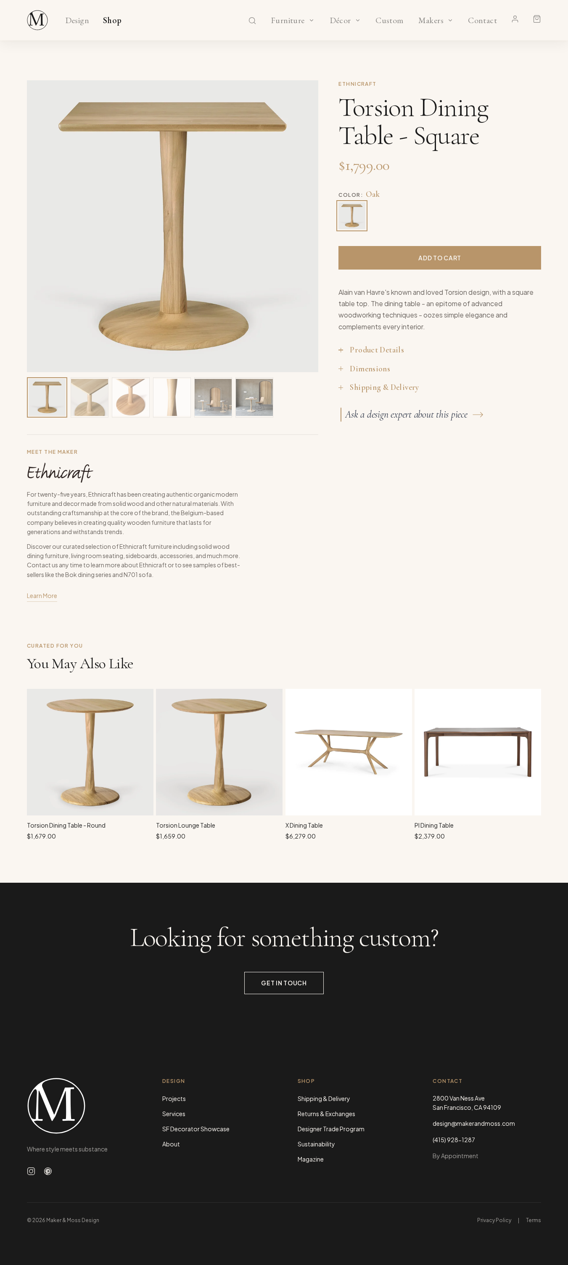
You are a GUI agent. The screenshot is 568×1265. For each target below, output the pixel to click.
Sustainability (316, 1144)
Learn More (42, 595)
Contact (482, 20)
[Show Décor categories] (358, 20)
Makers (430, 20)
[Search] (252, 20)
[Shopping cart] (537, 19)
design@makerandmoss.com (474, 1123)
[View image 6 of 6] (254, 397)
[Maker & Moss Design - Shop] (37, 20)
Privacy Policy (494, 1220)
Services (173, 1113)
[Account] (515, 19)
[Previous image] (42, 226)
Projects (174, 1098)
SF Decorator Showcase (196, 1129)
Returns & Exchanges (326, 1113)
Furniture (288, 20)
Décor (340, 20)
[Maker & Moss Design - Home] (81, 1105)
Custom (389, 20)
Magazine (311, 1159)
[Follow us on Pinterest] (48, 1171)
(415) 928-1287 (454, 1139)
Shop (112, 20)
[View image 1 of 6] (47, 397)
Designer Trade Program (331, 1129)
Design (77, 20)
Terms (533, 1220)
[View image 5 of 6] (213, 397)
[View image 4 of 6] (172, 397)
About (171, 1144)
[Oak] (351, 215)
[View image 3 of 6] (131, 397)
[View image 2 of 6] (89, 397)
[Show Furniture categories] (311, 20)
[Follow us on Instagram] (31, 1171)
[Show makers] (450, 20)
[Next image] (303, 226)
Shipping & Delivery (324, 1098)
